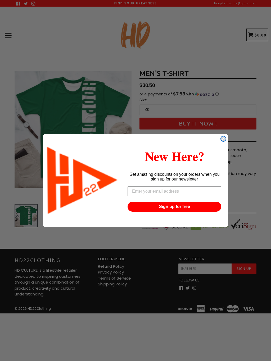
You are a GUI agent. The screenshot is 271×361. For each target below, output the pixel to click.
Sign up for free (174, 206)
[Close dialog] (223, 138)
